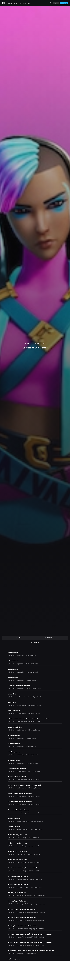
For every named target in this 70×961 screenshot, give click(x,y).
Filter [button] (19, 638)
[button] (51, 638)
